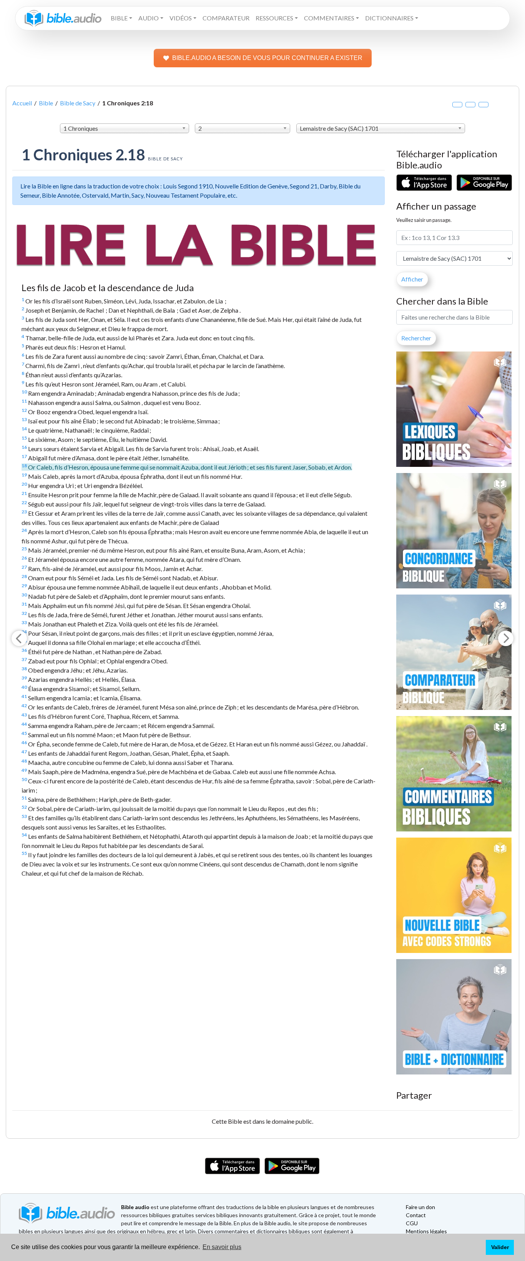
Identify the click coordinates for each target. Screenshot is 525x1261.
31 (24, 604)
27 (24, 567)
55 (24, 853)
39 (24, 678)
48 (24, 761)
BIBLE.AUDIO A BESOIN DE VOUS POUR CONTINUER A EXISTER (267, 58)
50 (24, 779)
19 (24, 475)
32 (24, 613)
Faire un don (420, 1207)
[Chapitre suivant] (505, 638)
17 (24, 456)
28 (24, 576)
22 (24, 502)
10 (24, 392)
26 (24, 558)
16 (24, 447)
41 (24, 696)
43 (24, 715)
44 (24, 724)
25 (24, 548)
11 (24, 401)
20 (24, 484)
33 (24, 622)
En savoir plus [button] (222, 1247)
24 (24, 530)
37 (24, 659)
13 (24, 419)
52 (24, 807)
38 (24, 668)
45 (24, 733)
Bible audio (135, 1207)
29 (24, 585)
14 (24, 428)
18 (24, 465)
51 (24, 798)
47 (24, 752)
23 (24, 512)
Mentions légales (426, 1231)
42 (24, 705)
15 (24, 438)
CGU (412, 1223)
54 (24, 835)
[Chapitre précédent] (19, 638)
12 (24, 410)
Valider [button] (500, 1247)
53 (24, 816)
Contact (416, 1215)
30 (24, 595)
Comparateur (226, 18)
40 (24, 687)
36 (24, 650)
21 (24, 493)
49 (24, 770)
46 (24, 742)
